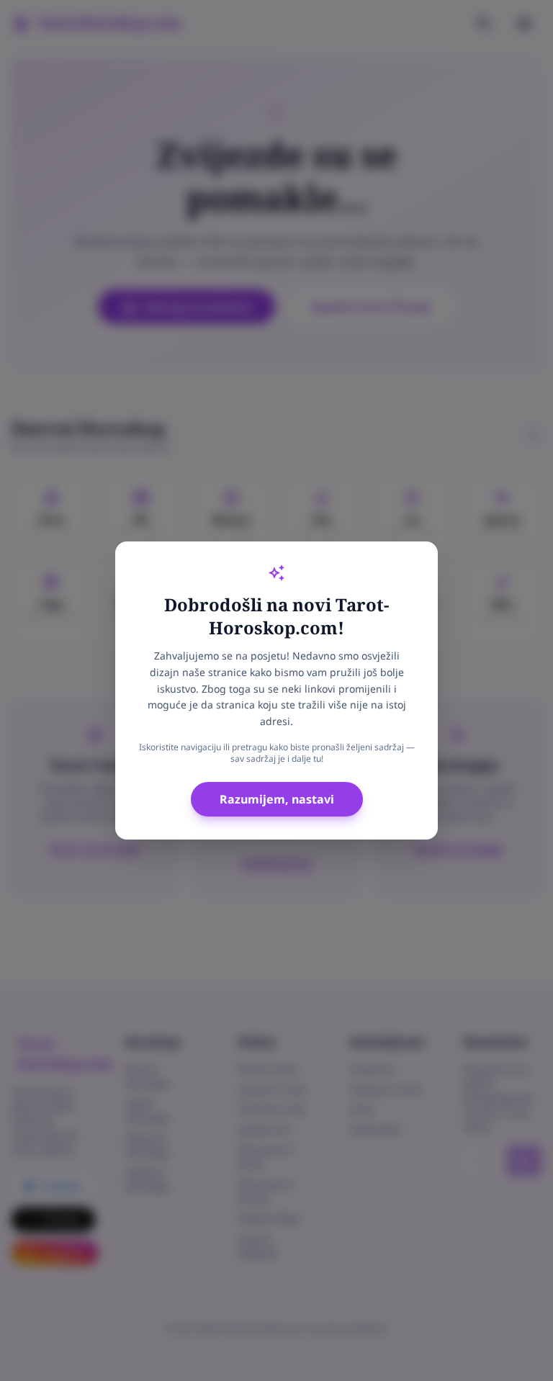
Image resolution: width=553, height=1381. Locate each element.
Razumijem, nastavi (277, 799)
